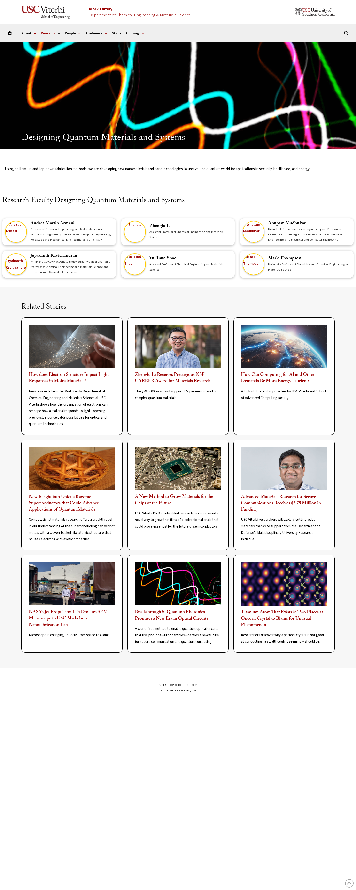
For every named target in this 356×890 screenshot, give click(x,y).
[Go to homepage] (10, 33)
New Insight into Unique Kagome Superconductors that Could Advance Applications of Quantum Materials (64, 503)
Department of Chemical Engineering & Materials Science (140, 12)
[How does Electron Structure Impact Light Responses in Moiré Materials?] (72, 346)
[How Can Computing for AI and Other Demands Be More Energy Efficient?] (284, 346)
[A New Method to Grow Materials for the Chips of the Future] (178, 468)
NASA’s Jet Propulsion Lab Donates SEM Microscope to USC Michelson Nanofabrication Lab (68, 618)
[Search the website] (346, 33)
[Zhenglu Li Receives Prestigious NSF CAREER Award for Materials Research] (178, 346)
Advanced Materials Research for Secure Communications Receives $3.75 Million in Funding (281, 503)
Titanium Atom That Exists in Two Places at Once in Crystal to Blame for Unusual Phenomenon (282, 618)
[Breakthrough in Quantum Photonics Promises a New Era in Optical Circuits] (178, 583)
